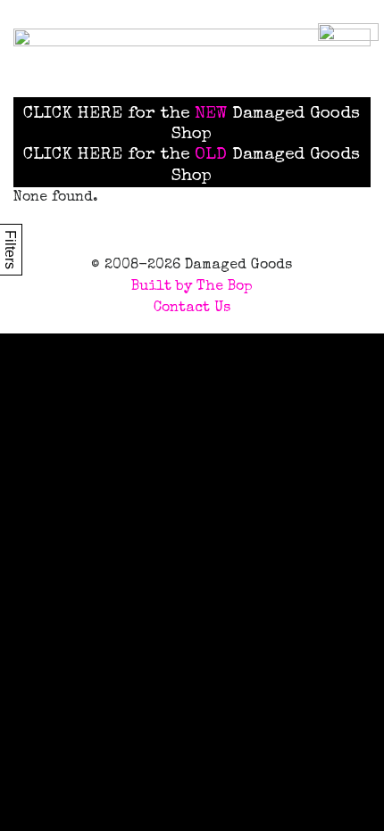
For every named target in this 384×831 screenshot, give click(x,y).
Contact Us (192, 308)
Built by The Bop (192, 287)
